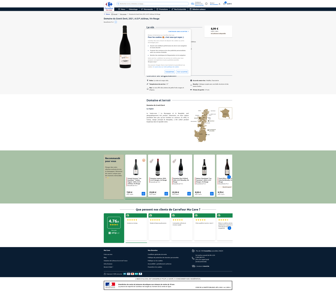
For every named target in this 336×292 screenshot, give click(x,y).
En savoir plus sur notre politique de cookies (166, 67)
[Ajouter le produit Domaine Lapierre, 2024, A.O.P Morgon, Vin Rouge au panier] (166, 193)
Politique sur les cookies (155, 260)
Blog (105, 257)
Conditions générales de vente (157, 254)
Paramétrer (169, 72)
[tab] (143, 198)
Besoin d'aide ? (108, 267)
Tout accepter (182, 72)
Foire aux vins (108, 254)
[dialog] (168, 52)
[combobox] (152, 3)
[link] (109, 6)
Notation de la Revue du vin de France (115, 260)
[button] (215, 3)
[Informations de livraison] (206, 3)
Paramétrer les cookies (155, 267)
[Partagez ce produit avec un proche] (115, 22)
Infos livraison (108, 264)
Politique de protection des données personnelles (163, 257)
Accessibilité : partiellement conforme (159, 264)
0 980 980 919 (200, 257)
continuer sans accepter (177, 31)
